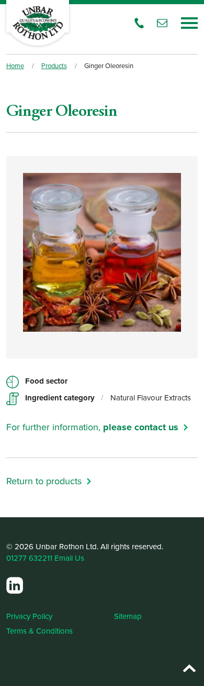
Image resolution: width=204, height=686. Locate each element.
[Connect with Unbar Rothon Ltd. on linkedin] (14, 585)
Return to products (44, 480)
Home (15, 65)
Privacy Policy (29, 616)
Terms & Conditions (39, 630)
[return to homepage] (37, 23)
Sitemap (128, 616)
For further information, (92, 426)
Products (54, 65)
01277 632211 (29, 557)
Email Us (69, 557)
